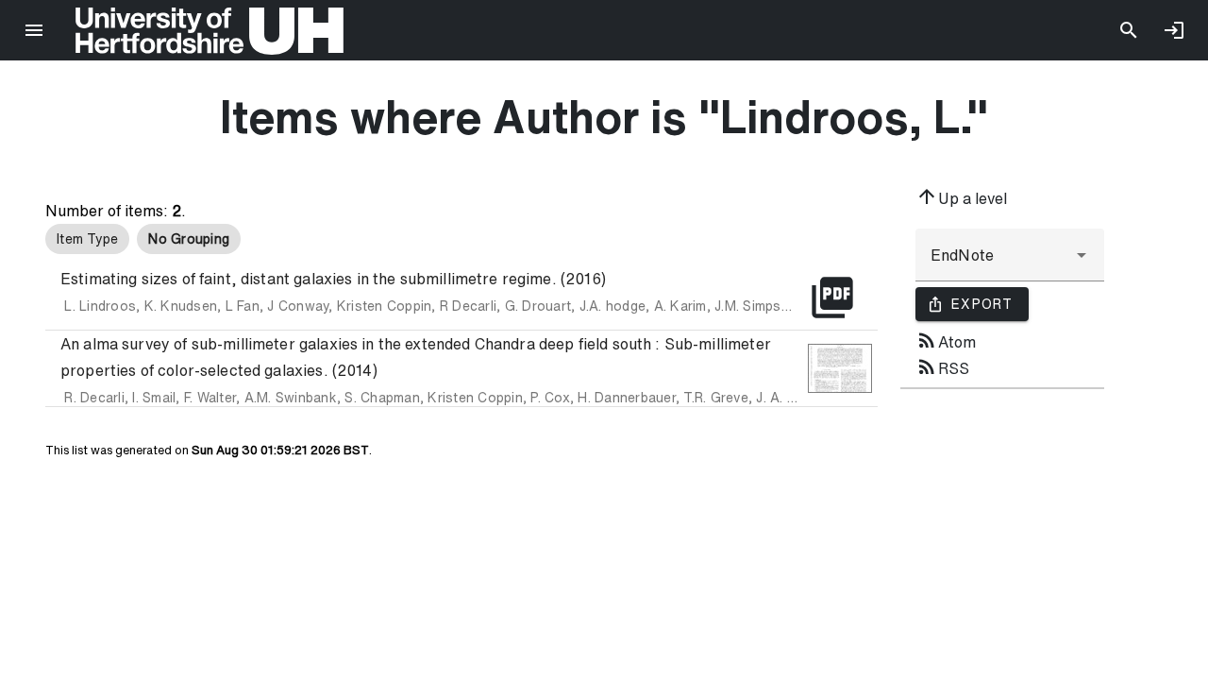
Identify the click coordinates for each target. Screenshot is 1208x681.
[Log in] (1174, 30)
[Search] (1128, 30)
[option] (87, 239)
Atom (945, 340)
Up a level (961, 196)
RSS (942, 366)
